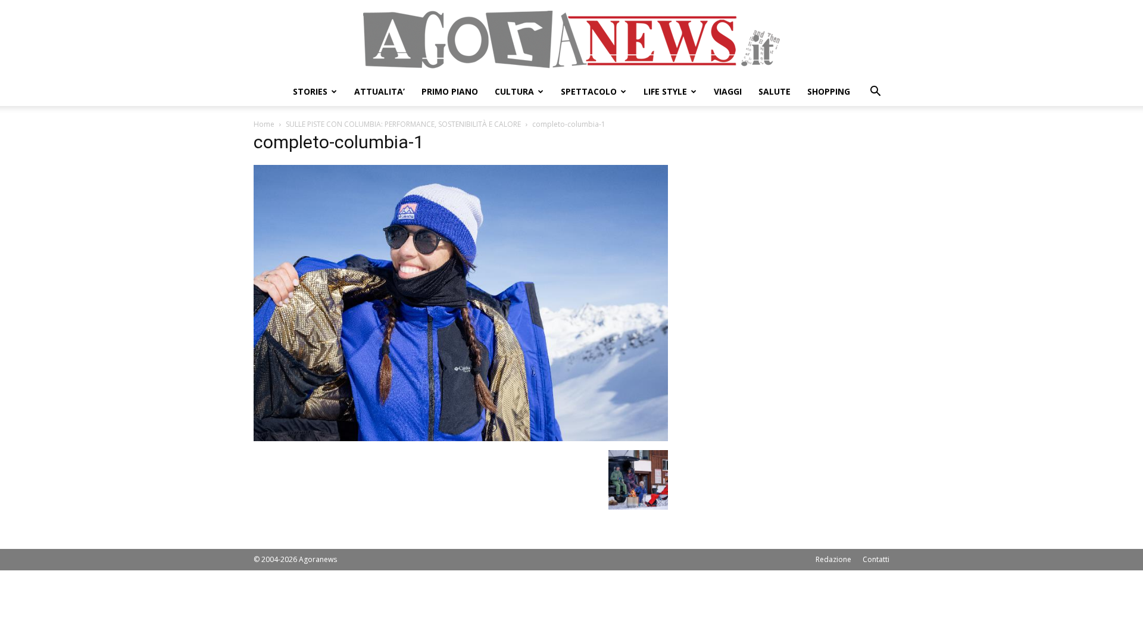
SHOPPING (828, 91)
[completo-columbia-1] (461, 438)
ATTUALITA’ (379, 91)
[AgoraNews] (571, 39)
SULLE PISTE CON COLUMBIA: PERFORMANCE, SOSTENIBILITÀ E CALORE (403, 124)
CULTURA (514, 91)
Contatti (876, 559)
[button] (875, 92)
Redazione (833, 559)
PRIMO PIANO (449, 91)
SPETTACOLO (589, 91)
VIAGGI (728, 91)
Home (264, 124)
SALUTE (774, 91)
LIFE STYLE (665, 91)
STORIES (310, 91)
